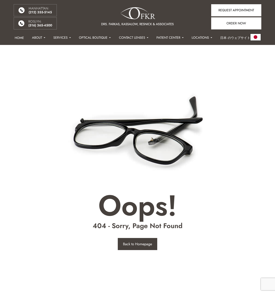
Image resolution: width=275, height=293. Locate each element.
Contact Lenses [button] (132, 37)
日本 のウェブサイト (235, 37)
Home (19, 37)
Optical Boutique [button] (93, 37)
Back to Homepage (137, 244)
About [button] (37, 37)
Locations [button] (200, 37)
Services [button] (60, 37)
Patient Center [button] (168, 37)
